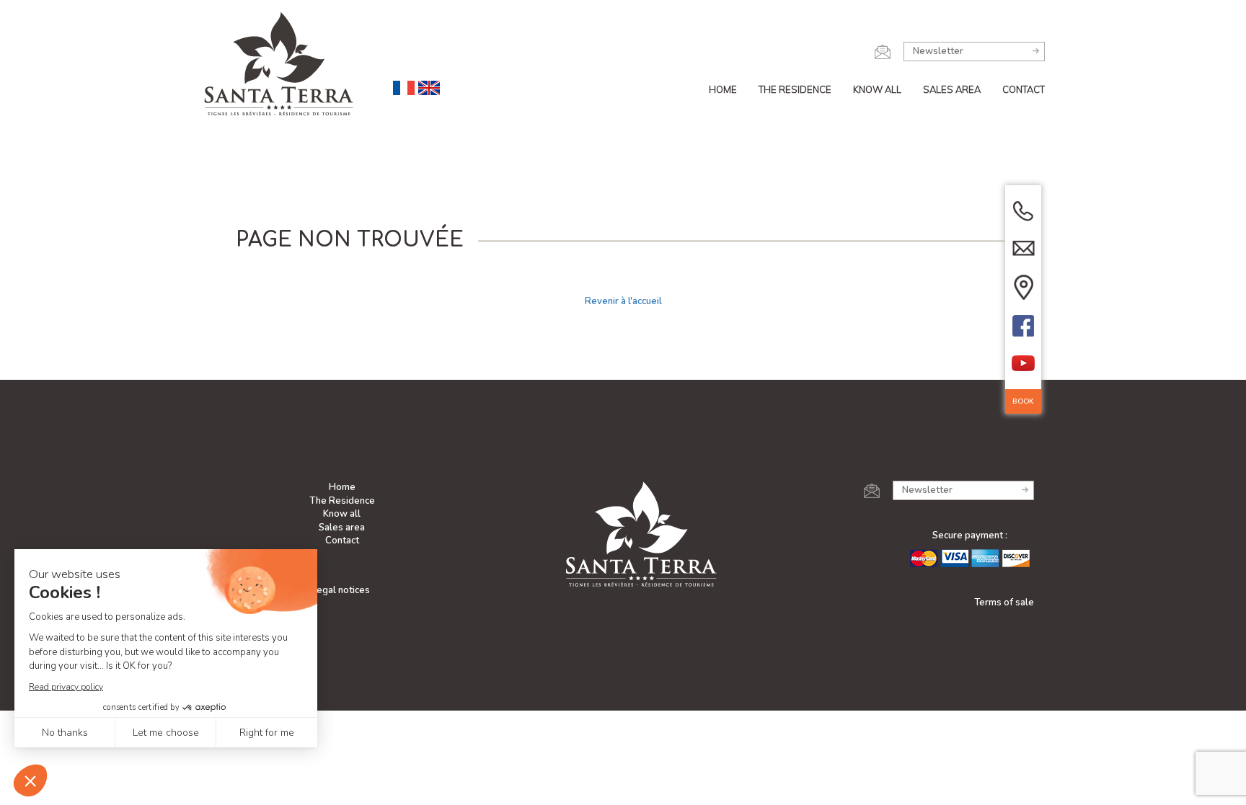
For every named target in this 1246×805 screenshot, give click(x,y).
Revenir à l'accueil (623, 301)
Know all (877, 89)
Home (723, 89)
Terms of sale (1004, 602)
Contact (1023, 89)
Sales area (952, 89)
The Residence (795, 89)
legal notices (342, 590)
